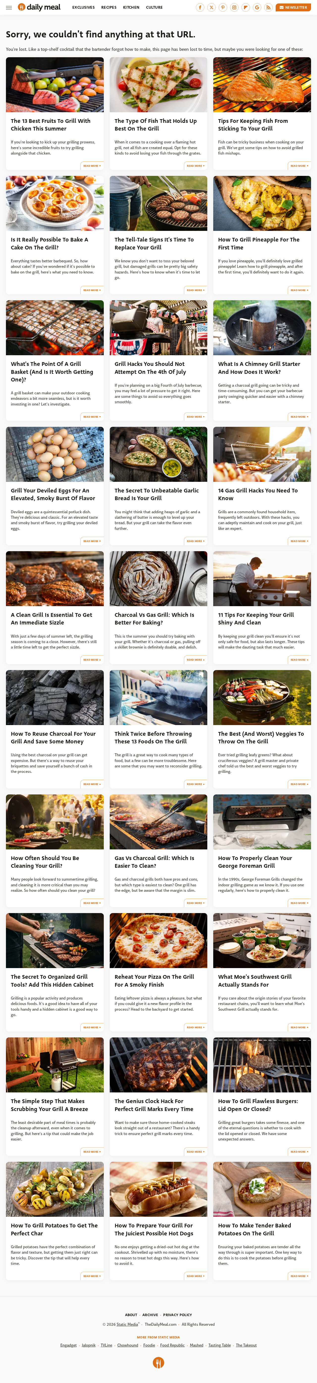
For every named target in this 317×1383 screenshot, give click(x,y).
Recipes (108, 7)
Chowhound (127, 1345)
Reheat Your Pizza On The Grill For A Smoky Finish (154, 980)
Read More (91, 166)
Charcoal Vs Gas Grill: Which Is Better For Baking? (154, 618)
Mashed (196, 1345)
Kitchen (131, 7)
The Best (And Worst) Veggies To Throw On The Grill (261, 737)
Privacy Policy (177, 1315)
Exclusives (83, 7)
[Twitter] (211, 7)
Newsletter (296, 7)
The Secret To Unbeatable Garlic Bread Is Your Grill (157, 494)
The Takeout (246, 1345)
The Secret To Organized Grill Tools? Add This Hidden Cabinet (52, 980)
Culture (154, 7)
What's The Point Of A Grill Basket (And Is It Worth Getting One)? (52, 371)
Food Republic (172, 1345)
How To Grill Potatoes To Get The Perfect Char (54, 1229)
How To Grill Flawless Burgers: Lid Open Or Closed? (258, 1105)
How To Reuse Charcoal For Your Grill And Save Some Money (53, 737)
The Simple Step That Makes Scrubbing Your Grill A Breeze (49, 1105)
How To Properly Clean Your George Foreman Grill (255, 862)
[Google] (257, 7)
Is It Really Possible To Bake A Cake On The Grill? (49, 243)
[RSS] (268, 7)
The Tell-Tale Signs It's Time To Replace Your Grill (154, 243)
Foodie (149, 1345)
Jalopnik (89, 1345)
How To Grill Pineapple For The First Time (259, 243)
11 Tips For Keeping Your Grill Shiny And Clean (256, 618)
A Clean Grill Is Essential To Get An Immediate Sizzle (51, 618)
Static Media (127, 1324)
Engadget (68, 1345)
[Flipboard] (245, 7)
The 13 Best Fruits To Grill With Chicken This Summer (51, 125)
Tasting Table (220, 1345)
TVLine (106, 1345)
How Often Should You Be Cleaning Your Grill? (45, 862)
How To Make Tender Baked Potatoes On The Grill (254, 1229)
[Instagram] (234, 7)
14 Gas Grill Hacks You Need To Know (258, 494)
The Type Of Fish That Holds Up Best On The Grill (156, 125)
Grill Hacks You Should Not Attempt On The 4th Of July (150, 368)
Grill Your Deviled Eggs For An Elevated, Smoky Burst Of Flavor (53, 494)
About (131, 1315)
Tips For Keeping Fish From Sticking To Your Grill (253, 125)
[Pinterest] (223, 7)
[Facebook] (200, 7)
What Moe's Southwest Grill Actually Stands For (255, 980)
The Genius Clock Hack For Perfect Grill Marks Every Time (154, 1105)
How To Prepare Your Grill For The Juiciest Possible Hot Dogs (154, 1229)
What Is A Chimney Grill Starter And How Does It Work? (259, 368)
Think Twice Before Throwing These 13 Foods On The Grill (153, 737)
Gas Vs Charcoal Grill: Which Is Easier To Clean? (154, 862)
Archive (150, 1315)
